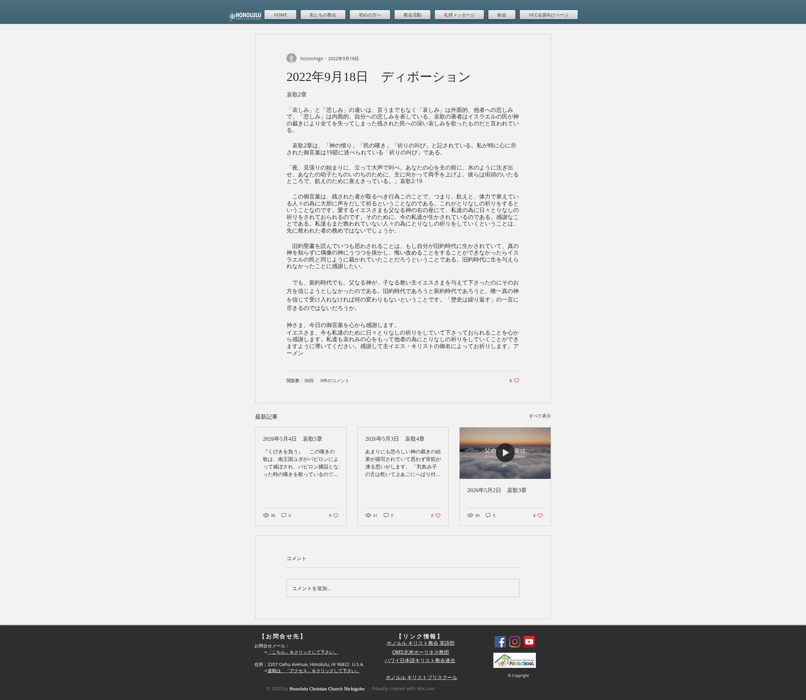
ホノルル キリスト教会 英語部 (421, 643)
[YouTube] (529, 641)
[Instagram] (514, 641)
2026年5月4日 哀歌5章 (292, 439)
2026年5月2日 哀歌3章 (497, 490)
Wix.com (425, 688)
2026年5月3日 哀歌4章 (395, 439)
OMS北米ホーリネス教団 (420, 652)
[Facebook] (500, 641)
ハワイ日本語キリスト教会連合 (420, 660)
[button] (323, 14)
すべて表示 (540, 416)
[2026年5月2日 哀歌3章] (505, 453)
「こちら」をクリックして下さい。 (303, 652)
